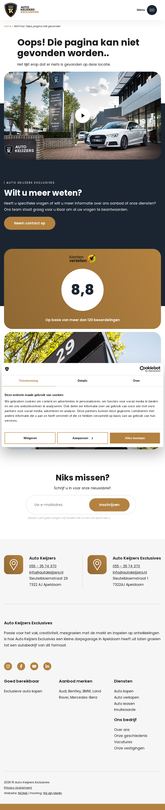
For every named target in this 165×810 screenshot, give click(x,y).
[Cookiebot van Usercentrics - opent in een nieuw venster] (142, 369)
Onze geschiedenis (130, 735)
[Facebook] (21, 666)
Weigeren (30, 438)
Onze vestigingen (129, 748)
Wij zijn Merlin (52, 793)
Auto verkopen (126, 697)
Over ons (122, 729)
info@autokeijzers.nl (46, 572)
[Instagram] (8, 666)
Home (7, 26)
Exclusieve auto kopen (23, 691)
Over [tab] (136, 380)
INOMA (23, 793)
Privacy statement (18, 788)
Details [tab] (83, 380)
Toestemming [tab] (28, 380)
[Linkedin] (47, 666)
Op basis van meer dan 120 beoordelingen (82, 319)
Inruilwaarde (125, 709)
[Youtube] (34, 666)
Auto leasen (124, 703)
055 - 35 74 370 (43, 566)
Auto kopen (124, 691)
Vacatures (123, 742)
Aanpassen (80, 438)
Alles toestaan (135, 438)
